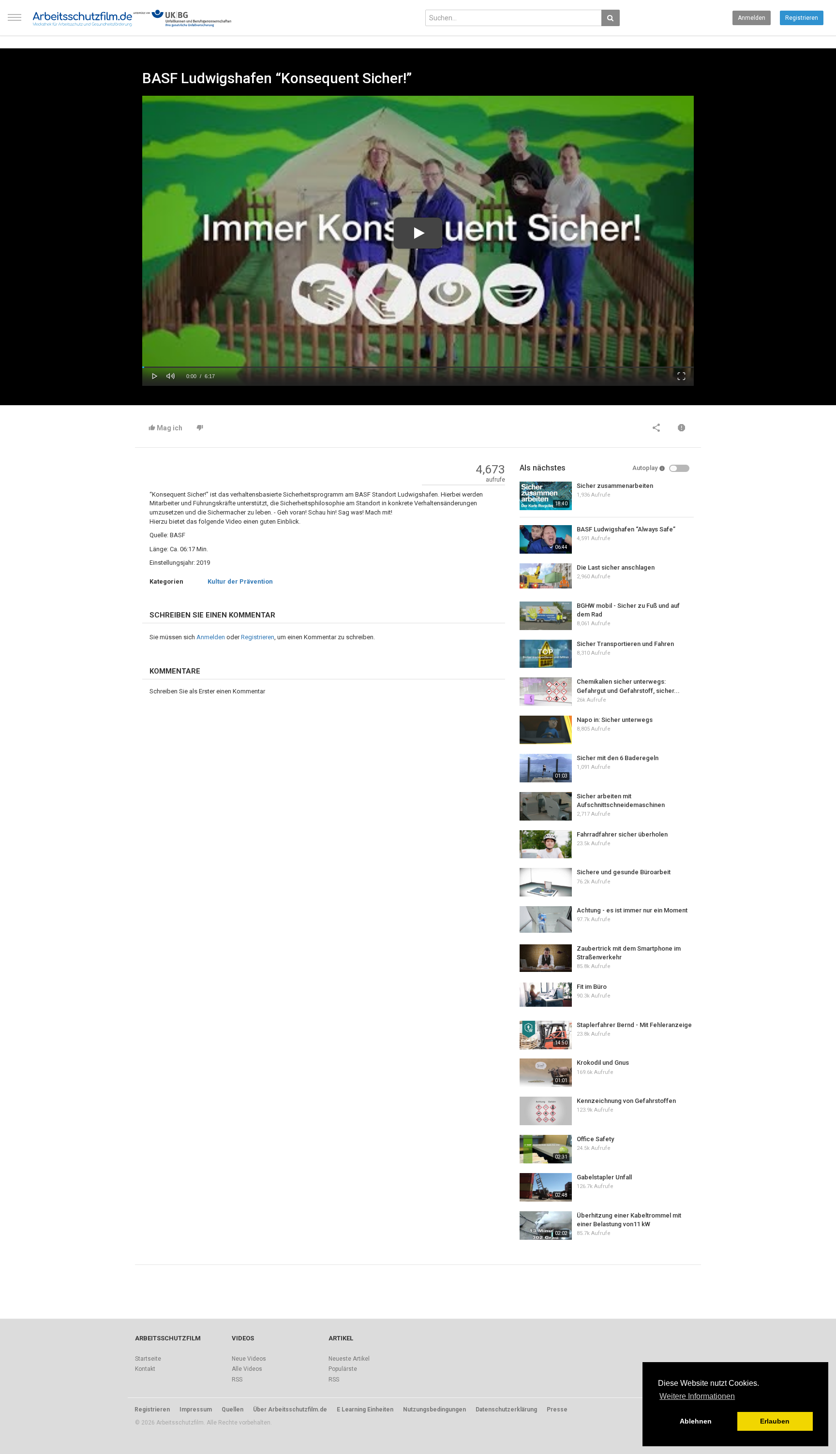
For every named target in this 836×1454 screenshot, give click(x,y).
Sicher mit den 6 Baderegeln (617, 758)
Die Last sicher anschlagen (616, 567)
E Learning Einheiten (365, 1409)
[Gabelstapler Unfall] (546, 1187)
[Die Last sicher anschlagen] (546, 575)
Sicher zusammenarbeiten (615, 485)
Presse (557, 1409)
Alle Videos (247, 1369)
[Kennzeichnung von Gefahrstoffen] (546, 1111)
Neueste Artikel (349, 1358)
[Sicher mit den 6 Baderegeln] (546, 768)
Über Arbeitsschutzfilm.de (290, 1409)
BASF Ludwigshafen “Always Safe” (626, 529)
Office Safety (595, 1139)
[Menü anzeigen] (14, 21)
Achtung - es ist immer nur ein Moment (632, 910)
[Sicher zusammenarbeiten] (546, 496)
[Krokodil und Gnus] (546, 1072)
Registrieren (801, 18)
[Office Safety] (546, 1149)
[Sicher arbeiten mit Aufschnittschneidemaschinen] (546, 806)
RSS (237, 1379)
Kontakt (145, 1369)
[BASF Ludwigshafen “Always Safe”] (546, 539)
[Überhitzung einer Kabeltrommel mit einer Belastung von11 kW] (546, 1225)
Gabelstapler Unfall (604, 1177)
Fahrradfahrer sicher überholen (622, 834)
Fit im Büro (592, 986)
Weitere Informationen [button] (697, 1396)
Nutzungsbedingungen (434, 1409)
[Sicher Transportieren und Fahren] (546, 654)
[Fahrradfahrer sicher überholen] (546, 844)
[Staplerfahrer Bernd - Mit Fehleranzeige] (546, 1035)
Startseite (148, 1358)
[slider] (418, 367)
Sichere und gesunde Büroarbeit (624, 872)
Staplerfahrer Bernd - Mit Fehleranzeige (634, 1024)
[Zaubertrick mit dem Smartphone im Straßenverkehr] (546, 958)
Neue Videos (249, 1358)
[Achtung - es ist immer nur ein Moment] (546, 919)
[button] (155, 375)
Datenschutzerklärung (506, 1409)
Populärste (342, 1369)
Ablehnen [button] (696, 1421)
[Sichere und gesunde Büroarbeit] (546, 882)
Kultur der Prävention (240, 581)
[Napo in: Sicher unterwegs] (546, 730)
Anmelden (751, 18)
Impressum (195, 1409)
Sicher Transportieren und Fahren (625, 643)
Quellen (232, 1409)
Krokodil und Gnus (603, 1062)
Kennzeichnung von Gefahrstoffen (626, 1100)
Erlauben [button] (775, 1421)
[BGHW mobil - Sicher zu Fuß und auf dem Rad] (546, 616)
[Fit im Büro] (546, 995)
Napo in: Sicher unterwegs (615, 719)
